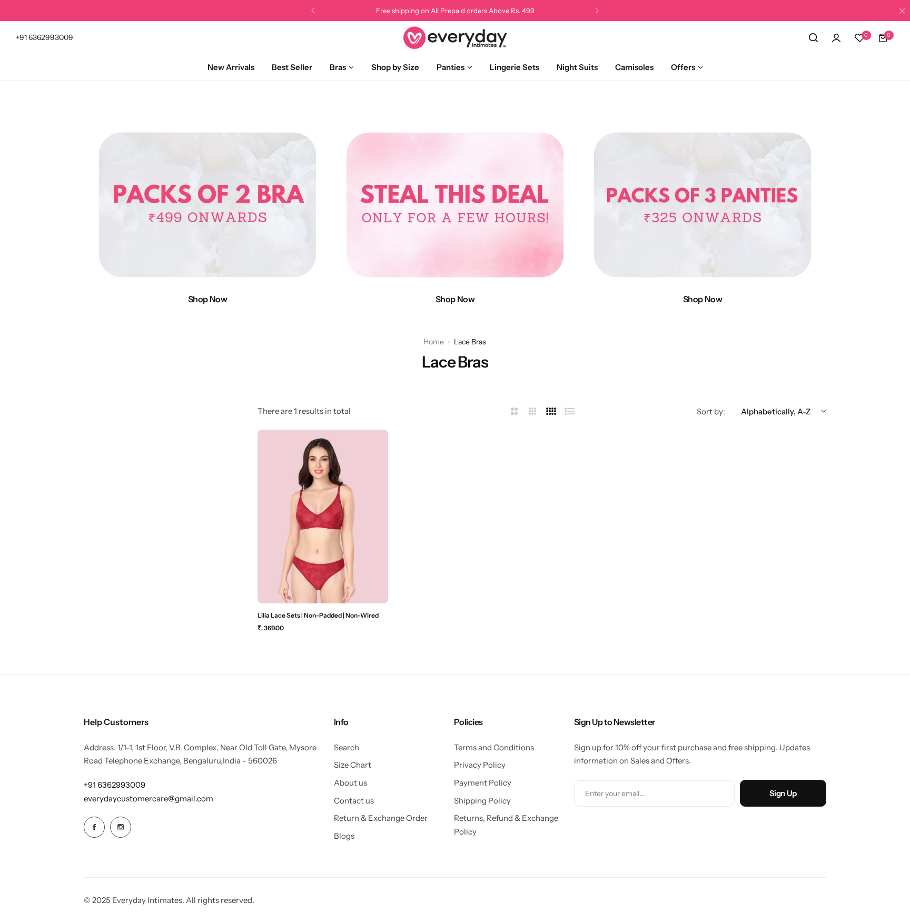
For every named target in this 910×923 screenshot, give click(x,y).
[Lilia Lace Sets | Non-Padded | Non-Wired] (323, 516)
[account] (836, 37)
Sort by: (711, 411)
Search (346, 747)
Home (433, 341)
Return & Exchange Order (381, 818)
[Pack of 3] (702, 205)
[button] (313, 10)
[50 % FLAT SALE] (455, 205)
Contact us (354, 801)
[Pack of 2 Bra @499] (207, 205)
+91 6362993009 (114, 785)
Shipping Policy (482, 801)
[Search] (813, 37)
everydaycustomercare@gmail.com (148, 798)
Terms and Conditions (494, 747)
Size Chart (352, 765)
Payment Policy (482, 783)
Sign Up (783, 793)
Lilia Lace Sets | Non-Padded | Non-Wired (318, 615)
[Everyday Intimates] (455, 37)
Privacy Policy (480, 765)
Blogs (344, 836)
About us (350, 783)
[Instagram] (120, 827)
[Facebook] (94, 827)
